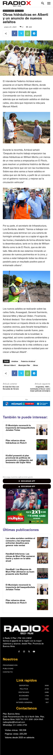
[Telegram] (34, 33)
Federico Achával (28, 361)
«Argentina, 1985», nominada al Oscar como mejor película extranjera (40, 388)
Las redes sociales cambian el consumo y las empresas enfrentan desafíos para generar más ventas (20, 542)
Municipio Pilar (24, 365)
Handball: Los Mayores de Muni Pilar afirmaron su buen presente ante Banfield (20, 571)
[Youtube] (34, 651)
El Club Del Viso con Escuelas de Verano (11, 387)
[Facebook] (14, 33)
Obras (35, 365)
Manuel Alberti (10, 365)
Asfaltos (14, 361)
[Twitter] (21, 33)
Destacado (8, 11)
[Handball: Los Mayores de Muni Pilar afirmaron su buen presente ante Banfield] (42, 573)
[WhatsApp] (27, 33)
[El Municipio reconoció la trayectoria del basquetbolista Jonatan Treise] (41, 429)
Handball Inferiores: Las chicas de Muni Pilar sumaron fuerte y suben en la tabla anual (20, 557)
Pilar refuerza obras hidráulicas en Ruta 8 (16, 441)
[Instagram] (24, 651)
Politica (19, 11)
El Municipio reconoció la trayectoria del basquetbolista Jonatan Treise (20, 427)
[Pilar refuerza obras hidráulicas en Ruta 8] (41, 444)
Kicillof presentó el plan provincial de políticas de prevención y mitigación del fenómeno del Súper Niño (19, 459)
